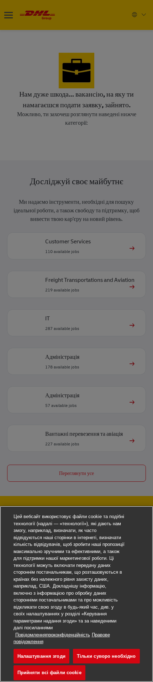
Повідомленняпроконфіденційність (52, 634)
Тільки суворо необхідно (106, 656)
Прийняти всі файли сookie (49, 672)
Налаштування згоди (41, 656)
